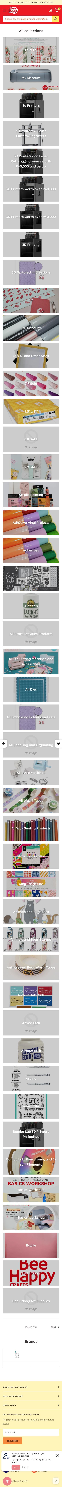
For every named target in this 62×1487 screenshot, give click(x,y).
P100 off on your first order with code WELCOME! (31, 2)
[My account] (50, 10)
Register (12, 1440)
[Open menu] (4, 10)
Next (53, 1327)
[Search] (55, 19)
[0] (57, 10)
